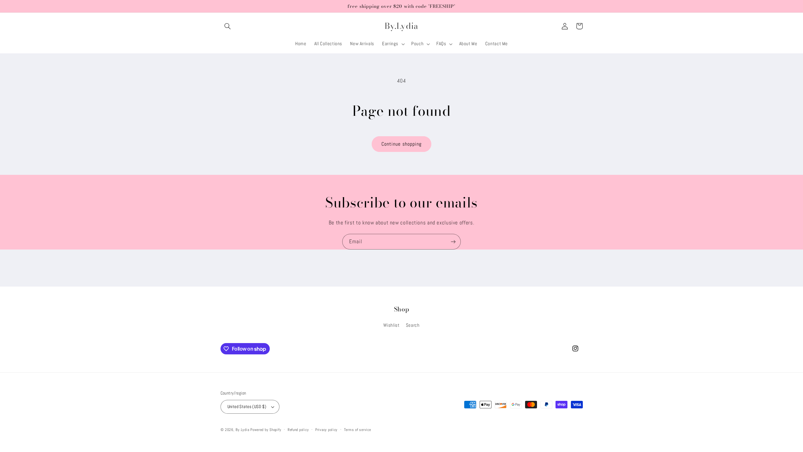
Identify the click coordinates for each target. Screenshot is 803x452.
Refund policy (298, 430)
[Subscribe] (453, 241)
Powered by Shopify (265, 430)
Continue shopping (401, 144)
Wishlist (391, 325)
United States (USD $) (247, 406)
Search (413, 325)
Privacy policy (326, 430)
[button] (228, 26)
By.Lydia (242, 430)
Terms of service (357, 430)
